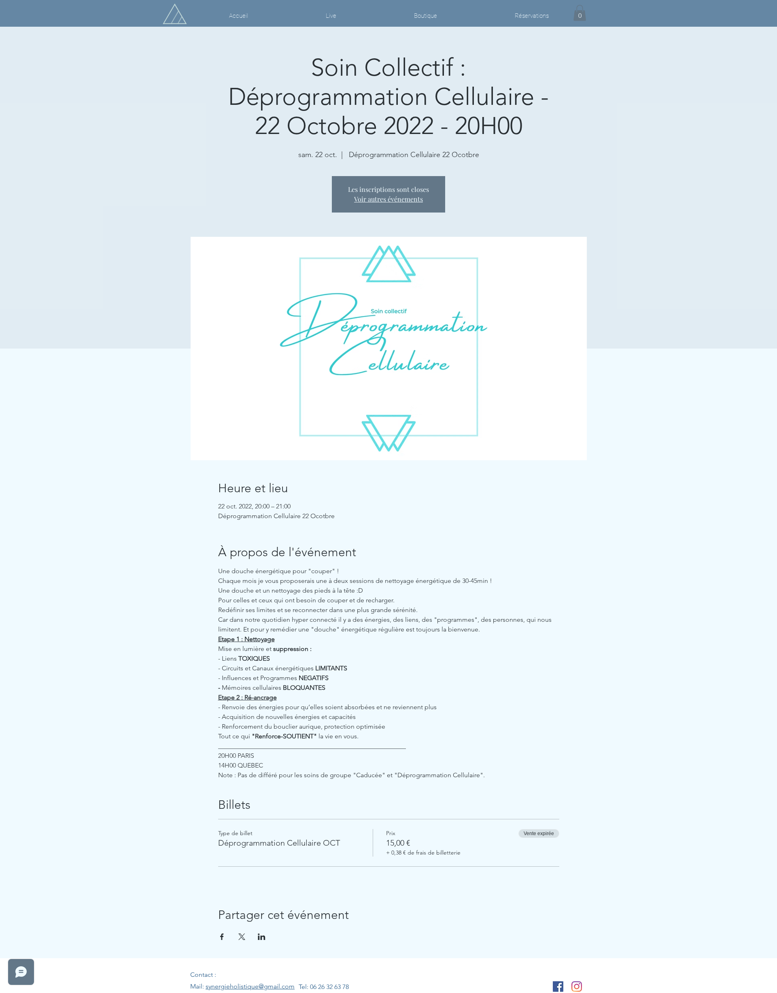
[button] (579, 13)
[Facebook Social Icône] (558, 986)
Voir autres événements (388, 199)
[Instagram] (576, 986)
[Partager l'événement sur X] (242, 936)
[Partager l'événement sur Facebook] (222, 936)
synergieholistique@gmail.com (250, 986)
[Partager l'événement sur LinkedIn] (261, 936)
